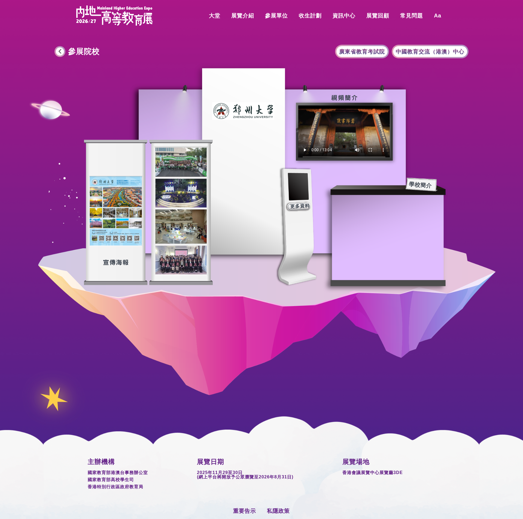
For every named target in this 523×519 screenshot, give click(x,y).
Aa (437, 16)
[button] (276, 15)
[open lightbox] (181, 211)
